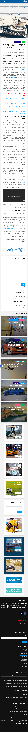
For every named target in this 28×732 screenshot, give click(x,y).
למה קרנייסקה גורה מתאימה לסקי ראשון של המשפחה (15, 675)
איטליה (23, 42)
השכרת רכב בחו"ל (17, 42)
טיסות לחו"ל (18, 361)
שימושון (5, 5)
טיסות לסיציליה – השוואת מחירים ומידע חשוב (14, 103)
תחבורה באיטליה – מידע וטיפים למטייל (16, 109)
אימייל (20, 505)
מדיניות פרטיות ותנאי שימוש (20, 617)
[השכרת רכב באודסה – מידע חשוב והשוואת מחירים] (14, 390)
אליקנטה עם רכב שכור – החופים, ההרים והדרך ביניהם (15, 680)
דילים (23, 5)
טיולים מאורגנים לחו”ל (9, 14)
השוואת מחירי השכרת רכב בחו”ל (10, 71)
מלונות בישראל (23, 652)
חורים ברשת (24, 660)
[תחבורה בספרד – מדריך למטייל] (14, 325)
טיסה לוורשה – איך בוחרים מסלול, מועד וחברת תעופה (15, 677)
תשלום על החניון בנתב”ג (21, 708)
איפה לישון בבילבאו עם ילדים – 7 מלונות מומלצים (16, 683)
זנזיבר (25, 650)
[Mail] (21, 613)
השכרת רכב (14, 7)
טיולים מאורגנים (14, 5)
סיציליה (9, 77)
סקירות (25, 664)
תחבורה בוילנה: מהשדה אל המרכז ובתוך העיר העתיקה (15, 686)
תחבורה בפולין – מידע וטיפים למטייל (14, 697)
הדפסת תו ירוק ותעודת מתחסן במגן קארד (18, 717)
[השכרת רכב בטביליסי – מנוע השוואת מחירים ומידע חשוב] (14, 347)
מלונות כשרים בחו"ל (22, 653)
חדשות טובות (24, 656)
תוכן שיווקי (23, 626)
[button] (1, 366)
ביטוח (5, 9)
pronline (11, 728)
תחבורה (5, 12)
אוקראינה (22, 383)
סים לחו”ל (23, 12)
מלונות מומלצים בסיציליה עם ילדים (17, 106)
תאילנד (25, 662)
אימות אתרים (24, 659)
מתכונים (25, 663)
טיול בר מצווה (24, 666)
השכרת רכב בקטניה (15, 239)
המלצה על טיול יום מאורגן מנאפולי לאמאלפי (17, 706)
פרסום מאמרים (23, 657)
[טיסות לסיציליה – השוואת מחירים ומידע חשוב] (14, 368)
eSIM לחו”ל (18, 14)
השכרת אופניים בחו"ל (20, 318)
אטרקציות (23, 7)
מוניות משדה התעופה (14, 9)
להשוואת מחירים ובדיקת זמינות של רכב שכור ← (14, 98)
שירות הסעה (10, 228)
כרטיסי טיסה (5, 7)
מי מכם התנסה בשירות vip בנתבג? (19, 714)
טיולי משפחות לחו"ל (19, 52)
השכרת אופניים (14, 12)
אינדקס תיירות (23, 654)
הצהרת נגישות (23, 623)
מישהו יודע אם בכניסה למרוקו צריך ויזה (18, 711)
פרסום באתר (24, 649)
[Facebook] (25, 613)
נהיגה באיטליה (19, 185)
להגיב (24, 298)
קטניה (23, 69)
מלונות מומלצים (23, 9)
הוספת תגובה (10, 52)
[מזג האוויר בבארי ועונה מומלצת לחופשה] (14, 412)
